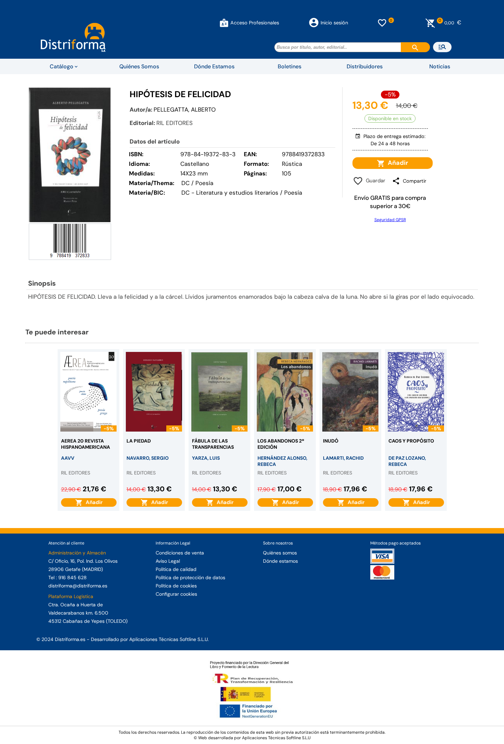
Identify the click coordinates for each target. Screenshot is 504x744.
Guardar (374, 180)
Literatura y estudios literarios (237, 192)
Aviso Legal (168, 561)
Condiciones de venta (180, 553)
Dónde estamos (280, 561)
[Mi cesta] (430, 23)
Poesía (293, 192)
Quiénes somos (280, 553)
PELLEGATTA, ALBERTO (185, 109)
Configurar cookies (176, 594)
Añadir (396, 163)
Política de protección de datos (190, 577)
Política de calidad (176, 569)
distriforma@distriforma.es (77, 586)
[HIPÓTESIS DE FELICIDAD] (70, 154)
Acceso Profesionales (254, 23)
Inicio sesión (334, 23)
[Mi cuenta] (224, 23)
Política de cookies (176, 586)
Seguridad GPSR (390, 219)
